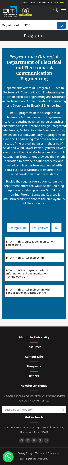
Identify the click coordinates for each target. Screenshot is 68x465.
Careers (32, 2)
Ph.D (56, 228)
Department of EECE (16, 25)
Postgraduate (40, 228)
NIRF (25, 2)
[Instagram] (46, 440)
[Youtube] (34, 440)
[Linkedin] (40, 440)
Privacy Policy (25, 453)
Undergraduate (17, 228)
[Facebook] (21, 440)
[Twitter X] (28, 440)
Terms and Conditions (47, 453)
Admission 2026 (44, 2)
